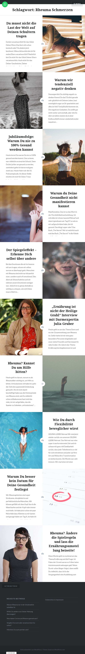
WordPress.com (59, 649)
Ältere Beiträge (10, 586)
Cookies (11, 653)
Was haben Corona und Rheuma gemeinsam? (22, 618)
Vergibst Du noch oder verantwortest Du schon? (21, 624)
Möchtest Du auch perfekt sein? (18, 630)
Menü (78, 4)
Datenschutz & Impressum (54, 600)
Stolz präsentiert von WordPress (31, 649)
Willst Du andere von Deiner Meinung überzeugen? (20, 613)
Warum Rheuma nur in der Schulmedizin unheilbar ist (20, 606)
